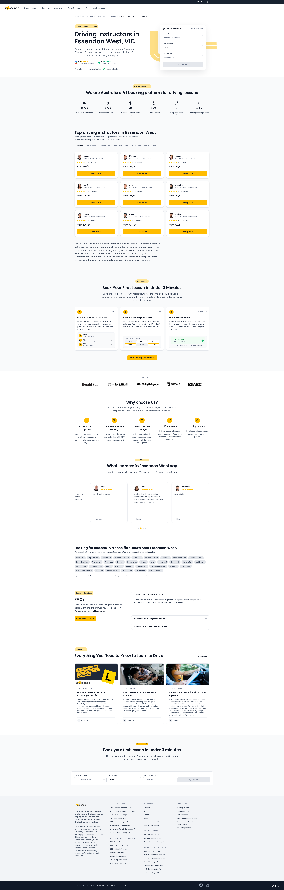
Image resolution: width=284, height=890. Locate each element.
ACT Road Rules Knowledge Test (122, 811)
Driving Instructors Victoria (106, 16)
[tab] (138, 528)
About (146, 818)
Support (199, 2)
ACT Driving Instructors (119, 842)
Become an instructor (152, 838)
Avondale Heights (122, 558)
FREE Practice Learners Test (120, 808)
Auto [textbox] (166, 48)
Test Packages (183, 811)
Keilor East (162, 562)
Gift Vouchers (183, 815)
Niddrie (108, 566)
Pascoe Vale (142, 566)
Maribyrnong (81, 566)
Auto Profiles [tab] (136, 146)
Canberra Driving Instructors (155, 858)
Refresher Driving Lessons (187, 818)
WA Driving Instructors (118, 863)
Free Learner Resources (95, 8)
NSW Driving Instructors (119, 845)
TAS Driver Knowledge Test (120, 825)
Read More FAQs (83, 618)
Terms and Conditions (119, 885)
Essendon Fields (179, 558)
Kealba (143, 562)
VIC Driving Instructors (118, 860)
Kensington (187, 562)
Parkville (129, 566)
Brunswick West (151, 558)
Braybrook (137, 558)
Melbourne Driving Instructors (155, 865)
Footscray (109, 562)
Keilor (152, 562)
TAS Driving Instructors (118, 856)
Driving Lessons (30, 8)
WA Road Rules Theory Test (120, 832)
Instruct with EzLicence (152, 835)
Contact (147, 815)
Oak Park (119, 566)
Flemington (96, 562)
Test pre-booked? (170, 53)
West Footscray (155, 570)
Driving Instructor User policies (155, 842)
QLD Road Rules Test (118, 818)
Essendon (165, 558)
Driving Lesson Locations (52, 8)
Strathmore (185, 566)
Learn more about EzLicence (155, 822)
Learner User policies (152, 825)
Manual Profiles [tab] (150, 146)
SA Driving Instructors (118, 852)
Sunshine (99, 570)
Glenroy (120, 562)
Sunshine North (112, 570)
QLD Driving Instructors (119, 849)
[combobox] (183, 37)
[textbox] (183, 37)
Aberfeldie (80, 558)
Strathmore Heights (84, 570)
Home (77, 16)
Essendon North (196, 558)
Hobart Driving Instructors (153, 862)
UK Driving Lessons (184, 828)
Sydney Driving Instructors (154, 872)
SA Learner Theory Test (119, 822)
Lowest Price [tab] (105, 146)
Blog (145, 811)
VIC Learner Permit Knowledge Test (123, 829)
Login (207, 2)
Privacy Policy (102, 885)
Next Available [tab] (91, 146)
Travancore (127, 570)
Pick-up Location (170, 33)
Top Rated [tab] (79, 146)
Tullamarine (140, 570)
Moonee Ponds (96, 566)
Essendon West (82, 562)
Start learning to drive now (142, 357)
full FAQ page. (98, 611)
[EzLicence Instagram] (207, 885)
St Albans (173, 566)
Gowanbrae (132, 562)
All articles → (203, 656)
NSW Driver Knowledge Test (120, 815)
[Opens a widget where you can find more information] (276, 886)
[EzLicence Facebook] (201, 885)
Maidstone (200, 562)
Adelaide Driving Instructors (154, 851)
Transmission (169, 43)
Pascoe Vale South (158, 566)
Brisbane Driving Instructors (154, 855)
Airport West (93, 558)
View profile (96, 173)
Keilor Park (175, 562)
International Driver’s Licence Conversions (189, 823)
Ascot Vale (106, 558)
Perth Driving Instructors (153, 869)
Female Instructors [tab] (120, 146)
